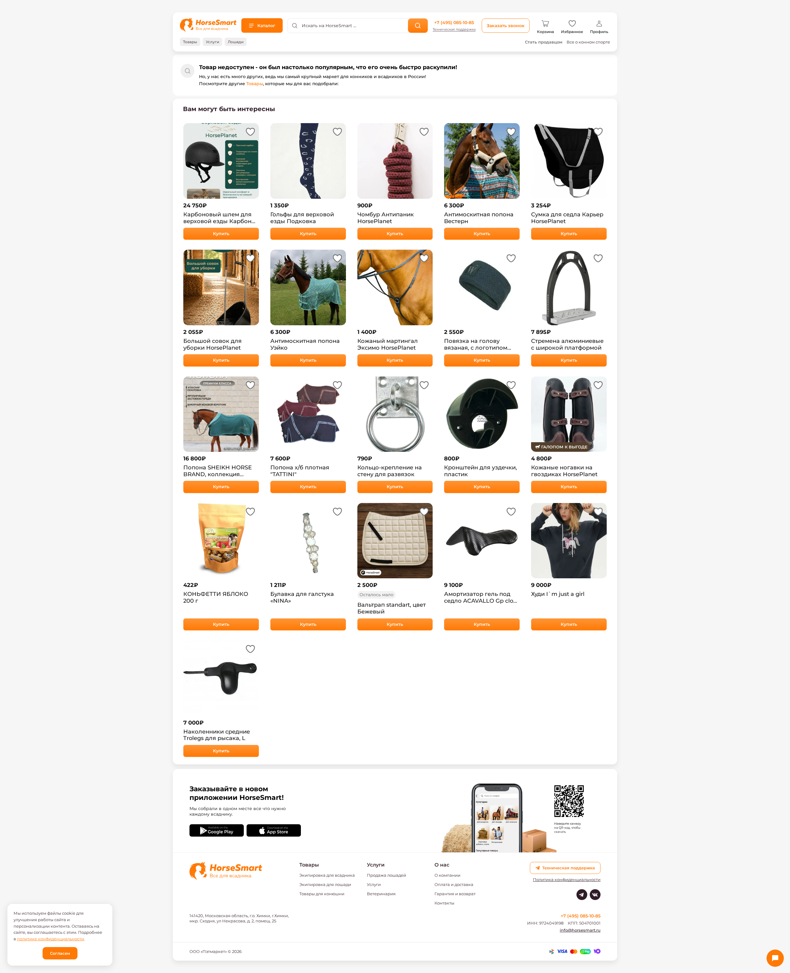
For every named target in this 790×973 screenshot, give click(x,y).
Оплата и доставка (453, 884)
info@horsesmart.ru (580, 930)
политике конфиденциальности (50, 938)
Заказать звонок (506, 25)
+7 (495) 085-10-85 (454, 22)
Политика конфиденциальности (567, 880)
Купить (221, 233)
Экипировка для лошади (325, 884)
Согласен (60, 953)
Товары (254, 83)
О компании (447, 875)
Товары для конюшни (321, 893)
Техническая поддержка (454, 29)
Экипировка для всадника (327, 875)
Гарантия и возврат (455, 893)
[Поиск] (418, 25)
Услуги (374, 884)
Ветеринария (381, 893)
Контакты (444, 902)
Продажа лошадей (386, 875)
